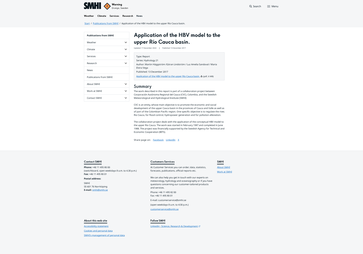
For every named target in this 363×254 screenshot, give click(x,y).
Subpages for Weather (125, 42)
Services (114, 16)
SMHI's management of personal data (104, 235)
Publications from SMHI (105, 23)
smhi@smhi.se (100, 189)
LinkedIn (171, 139)
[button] (255, 6)
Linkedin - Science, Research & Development (175, 226)
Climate (101, 16)
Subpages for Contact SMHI (125, 98)
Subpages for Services (125, 56)
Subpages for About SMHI (125, 84)
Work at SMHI (94, 91)
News (139, 16)
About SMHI (93, 84)
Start (87, 23)
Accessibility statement (96, 226)
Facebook (158, 139)
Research (128, 16)
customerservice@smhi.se (164, 209)
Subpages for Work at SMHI (125, 91)
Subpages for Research (125, 63)
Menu (275, 6)
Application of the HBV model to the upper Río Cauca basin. (169, 76)
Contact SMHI (94, 98)
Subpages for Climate (125, 49)
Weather (89, 16)
